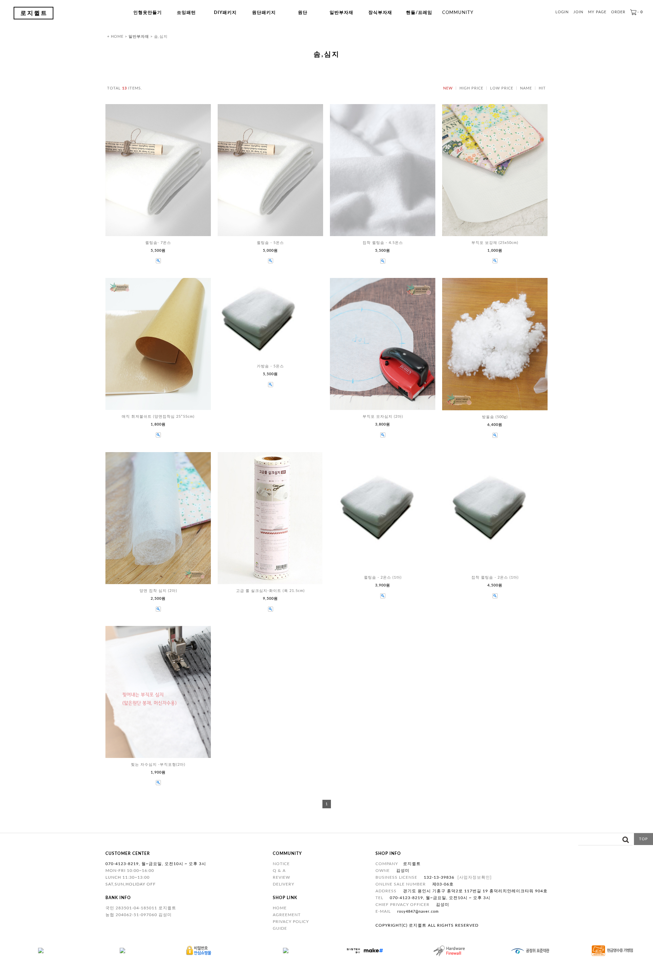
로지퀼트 (34, 13)
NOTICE (281, 864)
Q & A (279, 871)
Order (618, 12)
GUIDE (280, 928)
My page (597, 12)
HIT (542, 88)
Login (562, 12)
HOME (280, 908)
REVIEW (281, 877)
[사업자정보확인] (474, 877)
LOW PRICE (501, 88)
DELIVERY (283, 884)
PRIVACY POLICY (291, 922)
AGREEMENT (287, 915)
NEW (448, 88)
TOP (643, 839)
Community (457, 13)
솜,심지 (161, 36)
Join (578, 12)
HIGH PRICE (471, 88)
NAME (526, 88)
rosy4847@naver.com (418, 911)
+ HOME (115, 36)
